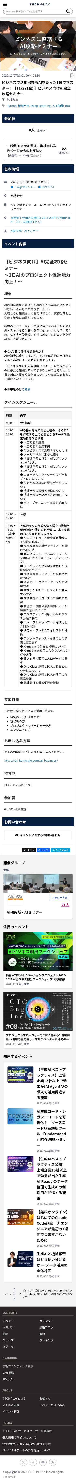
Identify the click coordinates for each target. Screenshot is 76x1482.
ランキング (46, 1340)
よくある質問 (10, 1405)
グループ (8, 1340)
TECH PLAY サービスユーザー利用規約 (27, 1431)
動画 (5, 1334)
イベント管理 (10, 1411)
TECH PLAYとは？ (14, 1398)
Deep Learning (41, 106)
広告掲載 (8, 1373)
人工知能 (58, 106)
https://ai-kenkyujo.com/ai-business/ (31, 760)
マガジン (8, 1327)
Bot (67, 106)
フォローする (59, 897)
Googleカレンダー (25, 187)
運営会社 (8, 1379)
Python (12, 106)
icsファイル (48, 187)
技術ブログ (46, 1327)
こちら (26, 389)
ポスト (30, 850)
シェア (44, 850)
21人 (65, 904)
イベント (14, 1293)
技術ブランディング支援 (17, 1366)
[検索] (68, 11)
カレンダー (46, 1321)
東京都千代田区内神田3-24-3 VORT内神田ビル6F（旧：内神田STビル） (41, 220)
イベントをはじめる (52, 1405)
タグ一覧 (8, 1347)
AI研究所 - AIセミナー (24, 231)
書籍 (42, 1334)
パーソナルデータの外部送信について (26, 1450)
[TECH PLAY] (40, 4)
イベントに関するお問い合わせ (40, 835)
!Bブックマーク (60, 850)
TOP (5, 1293)
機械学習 (23, 106)
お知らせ (45, 1398)
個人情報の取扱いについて (19, 1437)
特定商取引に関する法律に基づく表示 (26, 1444)
